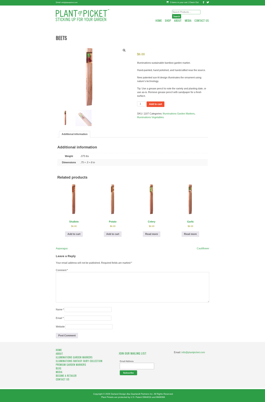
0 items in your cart (178, 2)
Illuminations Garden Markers (179, 113)
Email (60, 318)
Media (188, 20)
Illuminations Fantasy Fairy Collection (79, 361)
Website (60, 326)
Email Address (127, 361)
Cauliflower (203, 248)
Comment (62, 270)
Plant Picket (85, 13)
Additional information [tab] (75, 134)
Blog (58, 368)
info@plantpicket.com (69, 2)
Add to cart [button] (73, 234)
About (178, 20)
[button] (124, 50)
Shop (168, 20)
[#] (203, 3)
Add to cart (155, 104)
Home (159, 20)
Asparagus (62, 248)
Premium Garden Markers (71, 364)
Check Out (194, 2)
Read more (151, 234)
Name (60, 309)
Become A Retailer (66, 376)
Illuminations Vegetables (150, 117)
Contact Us (201, 20)
